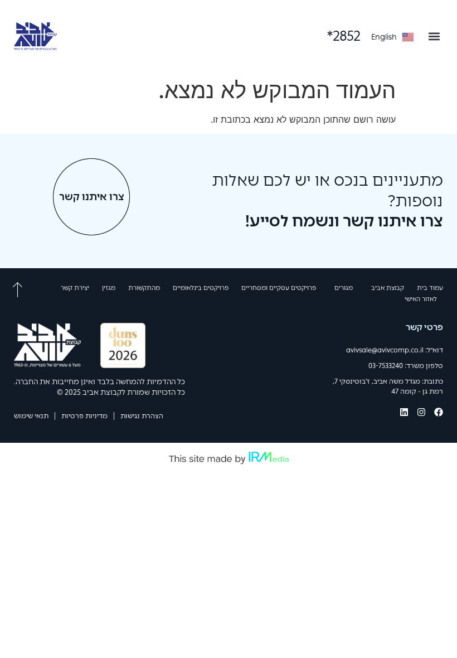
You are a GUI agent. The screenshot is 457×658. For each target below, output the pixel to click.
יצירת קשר (75, 287)
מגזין (108, 287)
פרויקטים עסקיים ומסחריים (278, 287)
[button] (434, 36)
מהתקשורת (144, 287)
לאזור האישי (421, 298)
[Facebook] (438, 412)
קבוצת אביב (387, 287)
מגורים (343, 287)
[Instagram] (421, 412)
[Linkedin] (404, 412)
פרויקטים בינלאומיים (201, 287)
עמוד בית (430, 287)
